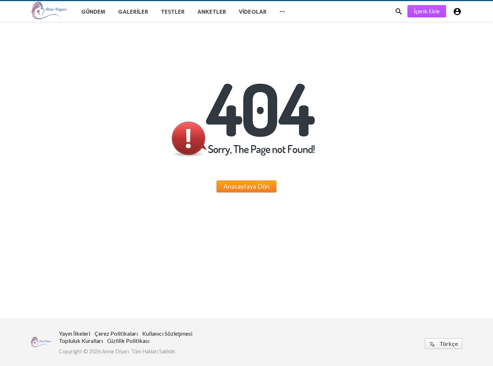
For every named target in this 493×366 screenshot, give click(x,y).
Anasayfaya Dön (246, 186)
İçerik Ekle (427, 11)
